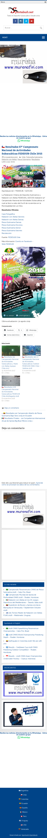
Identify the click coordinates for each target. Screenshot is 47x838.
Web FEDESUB (8, 244)
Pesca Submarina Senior (11, 228)
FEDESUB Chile (14, 237)
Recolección (7, 233)
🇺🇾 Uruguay (23, 821)
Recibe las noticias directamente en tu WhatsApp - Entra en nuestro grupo (23, 137)
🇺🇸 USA (23, 825)
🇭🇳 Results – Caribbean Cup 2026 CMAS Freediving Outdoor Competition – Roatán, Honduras (20, 650)
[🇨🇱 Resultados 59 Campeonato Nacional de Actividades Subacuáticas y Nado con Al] (11, 350)
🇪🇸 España (23, 808)
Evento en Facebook (24, 241)
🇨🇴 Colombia (23, 799)
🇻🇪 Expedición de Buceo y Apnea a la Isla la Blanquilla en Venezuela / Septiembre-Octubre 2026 (22, 607)
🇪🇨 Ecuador (23, 803)
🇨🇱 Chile (23, 795)
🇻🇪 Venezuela (23, 829)
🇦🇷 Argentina (23, 790)
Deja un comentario (11, 408)
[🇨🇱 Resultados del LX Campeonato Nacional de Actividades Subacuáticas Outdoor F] (31, 350)
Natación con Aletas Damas (13, 220)
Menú (3, 2)
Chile (23, 157)
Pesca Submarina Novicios (12, 225)
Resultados (35, 159)
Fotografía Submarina (34, 157)
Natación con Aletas (9, 159)
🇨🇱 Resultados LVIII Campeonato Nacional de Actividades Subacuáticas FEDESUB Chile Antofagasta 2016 (11, 391)
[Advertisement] (23, 108)
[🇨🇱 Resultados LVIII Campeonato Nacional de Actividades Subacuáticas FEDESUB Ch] (11, 381)
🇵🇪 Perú (23, 816)
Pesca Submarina (24, 159)
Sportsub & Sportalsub (29, 835)
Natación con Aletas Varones (13, 217)
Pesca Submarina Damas (11, 222)
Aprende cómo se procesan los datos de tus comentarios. (22, 484)
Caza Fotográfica (8, 214)
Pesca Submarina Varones (12, 231)
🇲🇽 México (23, 812)
